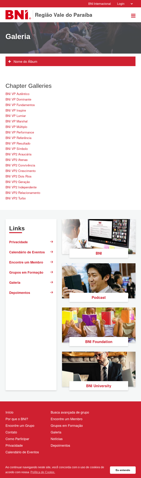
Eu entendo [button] (123, 470)
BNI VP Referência (18, 137)
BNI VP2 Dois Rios (19, 176)
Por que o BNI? (17, 418)
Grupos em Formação (26, 272)
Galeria (14, 282)
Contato (11, 432)
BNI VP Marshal (17, 121)
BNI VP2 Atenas (17, 159)
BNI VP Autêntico (17, 93)
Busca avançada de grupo (70, 412)
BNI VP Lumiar (16, 115)
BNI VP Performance (20, 132)
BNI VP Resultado (18, 143)
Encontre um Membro (26, 262)
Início (9, 412)
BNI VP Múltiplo (16, 126)
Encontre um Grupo (20, 425)
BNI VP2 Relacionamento (23, 192)
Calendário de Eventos (27, 252)
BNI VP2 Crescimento (21, 170)
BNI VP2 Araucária (18, 154)
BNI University (98, 385)
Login (120, 3)
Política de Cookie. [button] (42, 472)
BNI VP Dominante (18, 99)
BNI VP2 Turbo (16, 198)
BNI (99, 253)
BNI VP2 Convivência (20, 165)
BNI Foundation (98, 341)
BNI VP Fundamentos (20, 104)
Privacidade (18, 242)
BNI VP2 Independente (21, 187)
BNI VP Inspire (16, 110)
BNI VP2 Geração (18, 181)
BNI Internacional (99, 3)
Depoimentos (19, 292)
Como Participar (17, 438)
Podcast (99, 297)
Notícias (57, 438)
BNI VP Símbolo (17, 148)
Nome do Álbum (25, 61)
